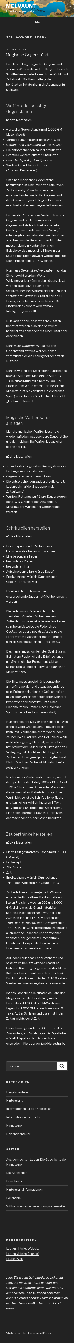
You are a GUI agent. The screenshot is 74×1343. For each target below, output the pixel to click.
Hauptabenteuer (18, 1092)
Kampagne (14, 1125)
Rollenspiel (13, 1198)
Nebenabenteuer (18, 1134)
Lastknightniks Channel (22, 1254)
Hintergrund (14, 1100)
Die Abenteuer (16, 1173)
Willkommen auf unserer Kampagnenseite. (36, 1206)
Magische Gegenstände (28, 54)
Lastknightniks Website (23, 1248)
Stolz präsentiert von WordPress (28, 1333)
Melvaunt (21, 6)
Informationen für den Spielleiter (28, 1109)
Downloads (14, 1181)
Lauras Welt (14, 1259)
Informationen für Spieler (23, 1117)
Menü (39, 22)
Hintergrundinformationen (24, 1189)
